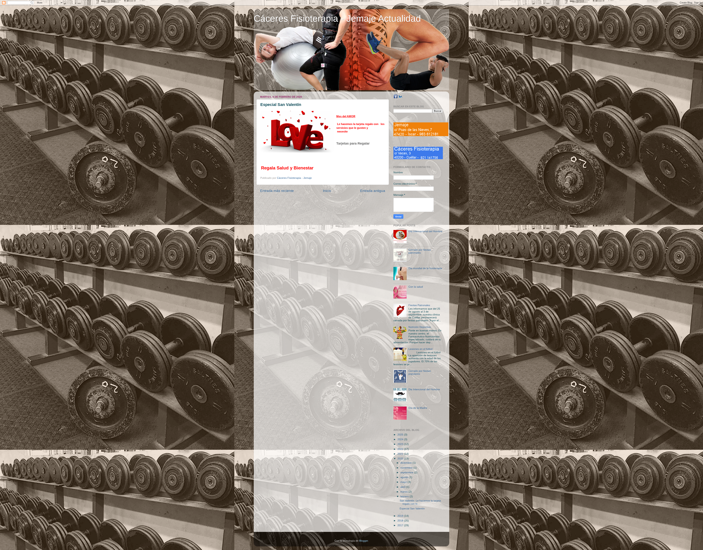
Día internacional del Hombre (425, 231)
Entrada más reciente (277, 191)
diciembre (406, 462)
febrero (405, 496)
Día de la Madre (417, 408)
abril (403, 487)
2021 (400, 453)
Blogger (363, 540)
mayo (404, 482)
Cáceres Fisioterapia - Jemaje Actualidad (337, 18)
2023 (400, 444)
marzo (404, 491)
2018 (400, 520)
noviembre (406, 467)
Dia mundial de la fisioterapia (425, 268)
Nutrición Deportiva (419, 327)
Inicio (327, 191)
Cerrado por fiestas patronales (419, 251)
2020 (400, 458)
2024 (400, 439)
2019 (400, 516)
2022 (400, 449)
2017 (400, 525)
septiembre (407, 472)
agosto (404, 477)
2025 (400, 434)
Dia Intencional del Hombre (424, 389)
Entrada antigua (372, 191)
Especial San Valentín (412, 508)
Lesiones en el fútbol (420, 349)
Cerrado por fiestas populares (419, 372)
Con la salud (415, 286)
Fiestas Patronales (419, 305)
